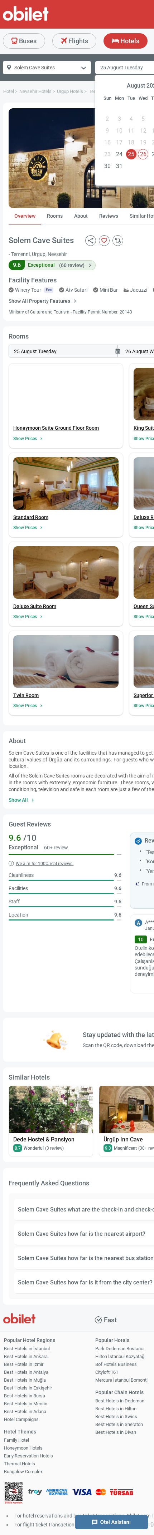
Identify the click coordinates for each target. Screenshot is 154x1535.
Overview (24, 216)
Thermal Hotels (19, 1463)
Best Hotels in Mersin (25, 1403)
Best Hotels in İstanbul (27, 1348)
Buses (27, 41)
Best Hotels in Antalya (26, 1372)
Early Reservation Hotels (28, 1456)
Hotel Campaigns (21, 1419)
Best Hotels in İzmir (23, 1364)
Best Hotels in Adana (25, 1411)
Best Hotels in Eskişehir (28, 1388)
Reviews (108, 216)
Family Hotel (16, 1440)
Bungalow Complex (23, 1471)
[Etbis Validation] (14, 1494)
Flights (77, 41)
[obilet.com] (43, 19)
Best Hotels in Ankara (26, 1356)
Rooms (55, 216)
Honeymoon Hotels (23, 1448)
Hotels (129, 41)
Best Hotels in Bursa (24, 1395)
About (81, 216)
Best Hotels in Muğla (25, 1380)
